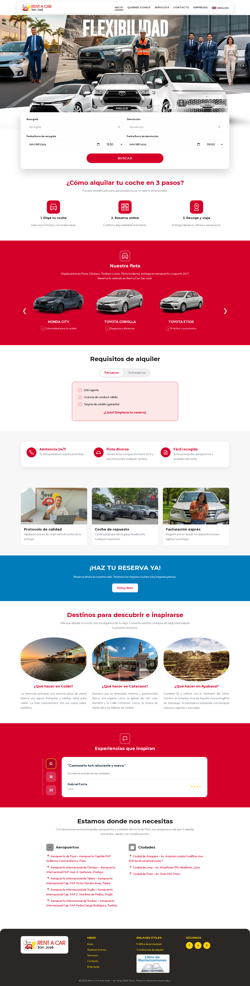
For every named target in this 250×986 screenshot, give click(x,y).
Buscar (125, 158)
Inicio (119, 7)
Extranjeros (137, 372)
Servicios (162, 7)
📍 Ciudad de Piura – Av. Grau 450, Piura (154, 874)
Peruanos (112, 372)
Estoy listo (125, 588)
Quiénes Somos (138, 7)
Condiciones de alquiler (150, 949)
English (223, 7)
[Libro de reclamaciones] (153, 963)
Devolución (133, 119)
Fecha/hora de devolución (142, 136)
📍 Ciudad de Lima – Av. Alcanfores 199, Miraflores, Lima (164, 867)
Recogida (32, 119)
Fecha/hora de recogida (41, 136)
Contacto (181, 7)
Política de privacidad (149, 944)
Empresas (200, 7)
